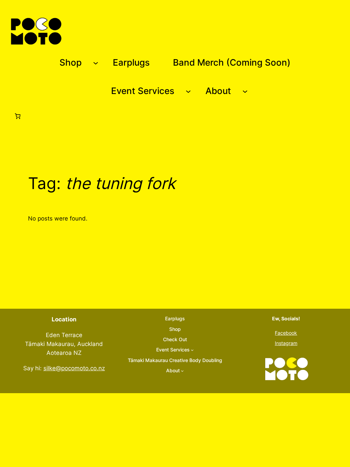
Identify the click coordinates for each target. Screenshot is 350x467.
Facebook (286, 333)
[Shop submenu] (95, 62)
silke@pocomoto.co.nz (74, 368)
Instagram (286, 343)
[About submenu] (245, 91)
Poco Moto (84, 30)
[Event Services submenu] (188, 91)
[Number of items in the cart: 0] (18, 116)
